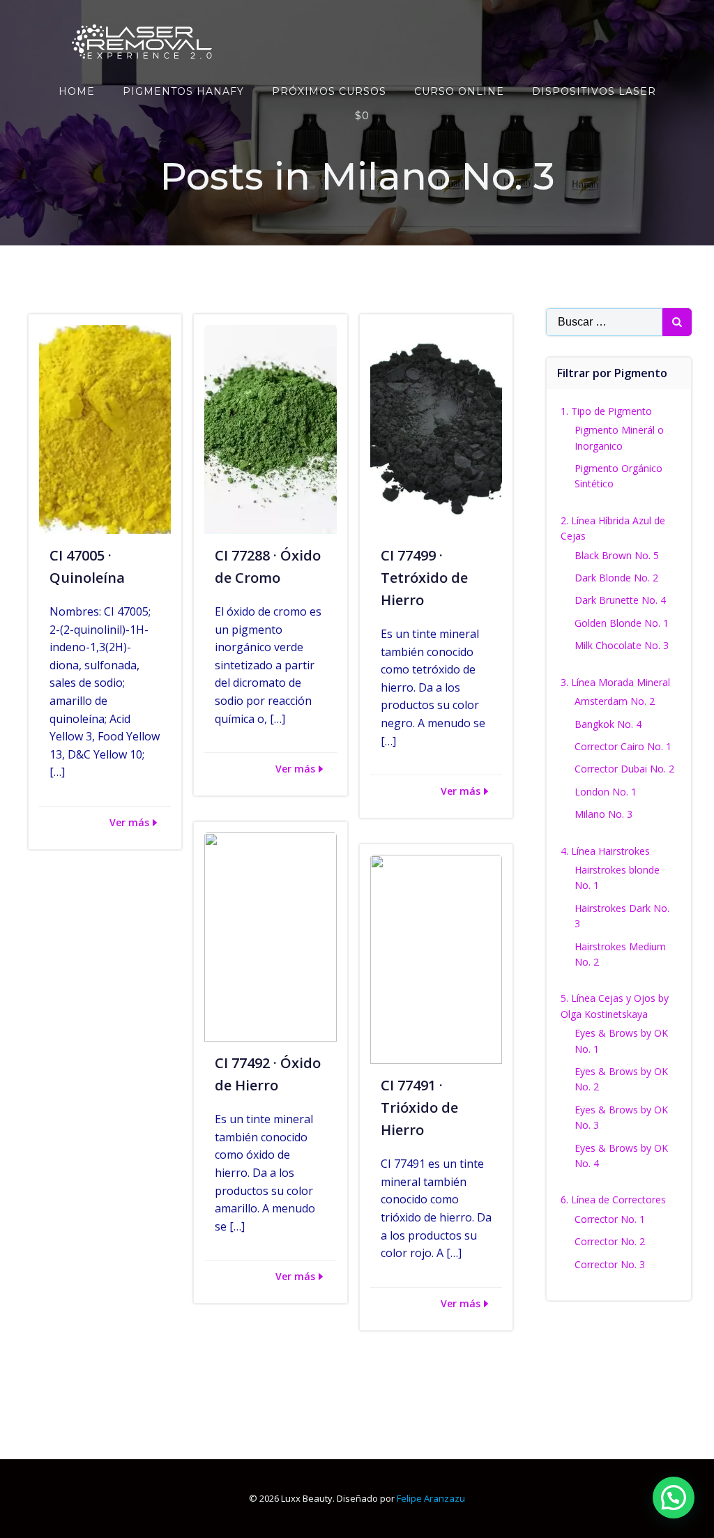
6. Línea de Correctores (613, 1199)
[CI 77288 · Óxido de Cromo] (270, 428)
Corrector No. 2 (610, 1241)
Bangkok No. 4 (608, 724)
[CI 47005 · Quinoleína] (105, 428)
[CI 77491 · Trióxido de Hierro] (436, 958)
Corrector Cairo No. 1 (623, 746)
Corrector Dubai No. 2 (624, 768)
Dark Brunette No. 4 (620, 600)
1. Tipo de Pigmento (606, 411)
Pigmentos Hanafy (183, 91)
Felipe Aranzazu (431, 1498)
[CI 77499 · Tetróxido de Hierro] (436, 428)
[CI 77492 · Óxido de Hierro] (270, 935)
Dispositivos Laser (594, 91)
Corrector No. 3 (610, 1264)
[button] (673, 1497)
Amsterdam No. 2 (615, 701)
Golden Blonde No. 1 (622, 623)
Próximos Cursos (329, 91)
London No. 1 (606, 791)
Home (77, 91)
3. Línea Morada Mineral (615, 682)
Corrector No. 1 (610, 1219)
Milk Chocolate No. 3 (622, 645)
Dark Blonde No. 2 (616, 577)
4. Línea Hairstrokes (605, 851)
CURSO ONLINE (459, 91)
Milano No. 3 (603, 814)
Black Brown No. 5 (617, 555)
